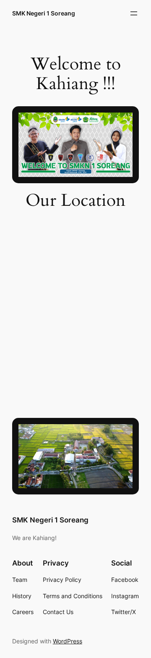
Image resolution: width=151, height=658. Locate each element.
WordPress (67, 641)
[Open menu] (134, 13)
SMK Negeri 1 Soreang (43, 13)
